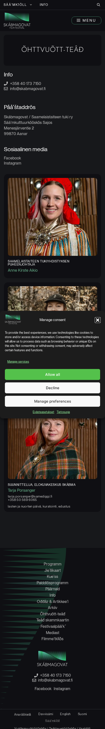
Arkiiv (52, 607)
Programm (53, 564)
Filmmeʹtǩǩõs (52, 639)
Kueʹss (52, 576)
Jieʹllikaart (52, 570)
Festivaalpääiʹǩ (53, 626)
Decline (52, 388)
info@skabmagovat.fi (28, 89)
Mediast (52, 632)
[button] (97, 320)
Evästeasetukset (43, 412)
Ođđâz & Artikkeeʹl (52, 601)
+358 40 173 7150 (25, 83)
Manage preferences (52, 401)
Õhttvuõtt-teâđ (52, 614)
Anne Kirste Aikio (23, 270)
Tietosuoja (63, 412)
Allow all (52, 374)
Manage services (18, 361)
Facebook (12, 158)
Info (44, 5)
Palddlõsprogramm (52, 583)
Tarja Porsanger (21, 490)
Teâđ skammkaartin (52, 620)
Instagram (12, 163)
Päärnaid (52, 589)
